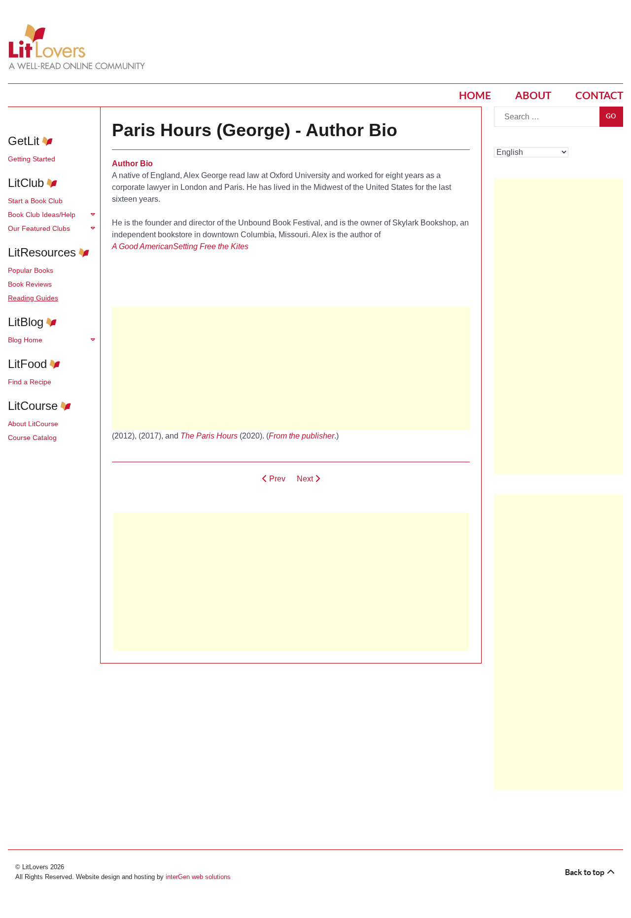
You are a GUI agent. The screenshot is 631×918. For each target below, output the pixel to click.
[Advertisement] (291, 582)
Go (611, 116)
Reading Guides (33, 298)
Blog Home (25, 340)
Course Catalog (32, 437)
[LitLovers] (79, 47)
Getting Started (31, 159)
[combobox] (547, 117)
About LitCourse (33, 424)
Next (306, 479)
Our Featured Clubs (39, 228)
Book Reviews (30, 284)
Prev (276, 479)
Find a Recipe (29, 382)
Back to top (585, 872)
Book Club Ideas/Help (41, 215)
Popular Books (30, 270)
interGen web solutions (198, 877)
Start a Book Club (35, 201)
